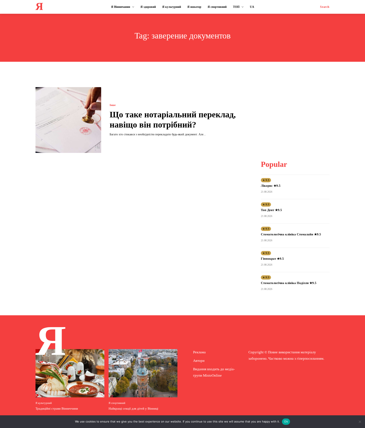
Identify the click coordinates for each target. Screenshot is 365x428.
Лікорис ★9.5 (271, 185)
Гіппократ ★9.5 (272, 258)
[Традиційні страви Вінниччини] (69, 373)
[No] (360, 422)
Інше (113, 105)
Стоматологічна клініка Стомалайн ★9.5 (291, 234)
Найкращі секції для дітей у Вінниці (133, 408)
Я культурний (43, 403)
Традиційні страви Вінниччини (56, 408)
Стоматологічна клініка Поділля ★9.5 (288, 283)
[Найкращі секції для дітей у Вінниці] (143, 373)
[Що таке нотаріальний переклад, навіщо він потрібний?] (68, 120)
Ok (286, 421)
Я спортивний (117, 403)
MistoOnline (212, 375)
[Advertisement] (295, 113)
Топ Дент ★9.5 (271, 210)
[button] (325, 7)
